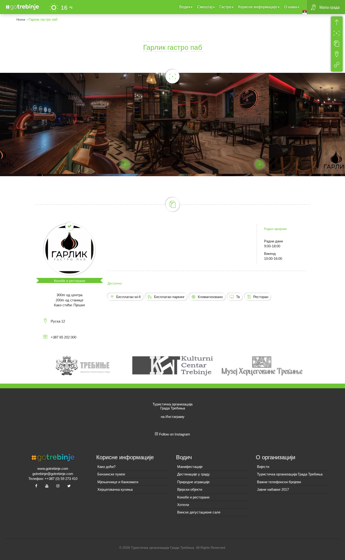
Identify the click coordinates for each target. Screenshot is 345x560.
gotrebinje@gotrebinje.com (52, 474)
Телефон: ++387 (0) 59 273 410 (52, 479)
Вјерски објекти (189, 489)
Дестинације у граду (193, 474)
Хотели (183, 505)
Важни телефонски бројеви (279, 482)
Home (20, 19)
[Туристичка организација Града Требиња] (21, 6)
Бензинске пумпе (111, 474)
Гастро (225, 7)
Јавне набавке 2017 (273, 489)
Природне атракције (193, 482)
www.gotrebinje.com (52, 469)
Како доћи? (106, 467)
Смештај (204, 7)
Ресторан (260, 297)
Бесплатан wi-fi (128, 297)
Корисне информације (257, 7)
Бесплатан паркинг (169, 297)
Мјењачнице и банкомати (117, 482)
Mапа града (329, 7)
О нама (290, 7)
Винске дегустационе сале (198, 512)
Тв (238, 297)
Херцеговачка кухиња (115, 489)
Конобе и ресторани (69, 281)
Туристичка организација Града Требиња (289, 474)
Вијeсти (263, 467)
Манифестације (190, 467)
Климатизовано (210, 297)
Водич (184, 7)
